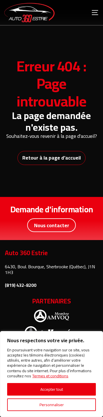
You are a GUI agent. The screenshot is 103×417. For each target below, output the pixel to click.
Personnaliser (51, 404)
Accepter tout (51, 389)
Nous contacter (51, 225)
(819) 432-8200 (20, 285)
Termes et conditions (50, 376)
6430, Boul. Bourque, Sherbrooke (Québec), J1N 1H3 (50, 269)
